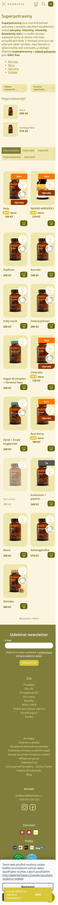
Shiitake (13, 72)
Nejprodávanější (12, 157)
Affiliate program (29, 758)
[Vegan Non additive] (15, 249)
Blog (29, 774)
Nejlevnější (28, 150)
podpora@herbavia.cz (29, 795)
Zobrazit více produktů (27, 141)
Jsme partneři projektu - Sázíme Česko (29, 766)
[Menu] (51, 4)
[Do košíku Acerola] (51, 274)
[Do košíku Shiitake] (23, 606)
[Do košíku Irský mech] (23, 326)
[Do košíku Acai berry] (51, 448)
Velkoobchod (29, 762)
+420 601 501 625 (29, 799)
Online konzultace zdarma (29, 708)
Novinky (29, 700)
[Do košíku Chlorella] (51, 387)
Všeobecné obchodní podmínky (29, 746)
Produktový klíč (29, 692)
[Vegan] (15, 352)
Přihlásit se (29, 662)
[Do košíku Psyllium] (23, 274)
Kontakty (29, 738)
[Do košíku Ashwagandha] (51, 555)
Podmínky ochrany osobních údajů (29, 750)
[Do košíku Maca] (23, 555)
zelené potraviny (45, 51)
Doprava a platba (29, 742)
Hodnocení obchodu (29, 770)
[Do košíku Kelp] (23, 223)
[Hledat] (43, 4)
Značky (29, 716)
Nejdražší (43, 150)
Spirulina (13, 68)
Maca (11, 65)
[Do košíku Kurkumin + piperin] (51, 503)
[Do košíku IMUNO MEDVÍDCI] (51, 223)
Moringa (13, 61)
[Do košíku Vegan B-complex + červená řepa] (23, 387)
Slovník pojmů (29, 712)
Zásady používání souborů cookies (29, 754)
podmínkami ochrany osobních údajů (34, 654)
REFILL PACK (29, 704)
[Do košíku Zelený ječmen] (51, 326)
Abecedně (29, 157)
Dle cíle (29, 688)
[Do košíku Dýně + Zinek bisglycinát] (23, 448)
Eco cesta (29, 696)
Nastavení (27, 887)
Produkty (29, 684)
